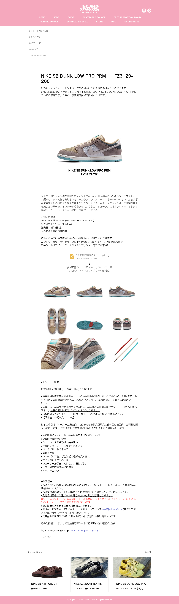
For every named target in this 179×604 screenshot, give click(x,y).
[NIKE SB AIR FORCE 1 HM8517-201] (47, 567)
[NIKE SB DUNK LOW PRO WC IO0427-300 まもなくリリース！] (132, 567)
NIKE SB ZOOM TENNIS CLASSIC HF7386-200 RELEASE (88, 587)
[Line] (149, 11)
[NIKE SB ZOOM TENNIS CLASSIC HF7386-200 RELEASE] (90, 567)
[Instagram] (144, 11)
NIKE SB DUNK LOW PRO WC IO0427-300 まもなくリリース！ (131, 587)
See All (148, 552)
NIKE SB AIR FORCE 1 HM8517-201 (44, 586)
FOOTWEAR (47, 537)
